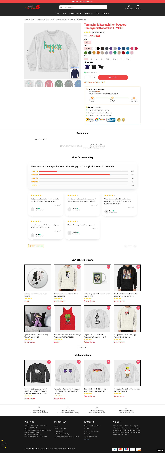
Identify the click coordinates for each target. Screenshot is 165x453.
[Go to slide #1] (29, 83)
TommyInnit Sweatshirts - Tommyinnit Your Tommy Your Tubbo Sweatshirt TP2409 (67, 391)
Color (85, 45)
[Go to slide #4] (58, 83)
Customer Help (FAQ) (90, 436)
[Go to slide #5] (68, 83)
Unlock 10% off (4, 445)
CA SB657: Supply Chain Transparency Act (67, 436)
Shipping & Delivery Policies (92, 426)
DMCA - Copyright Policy (62, 434)
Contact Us (87, 434)
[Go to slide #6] (78, 83)
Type (85, 39)
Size (85, 56)
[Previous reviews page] (125, 246)
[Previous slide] (27, 51)
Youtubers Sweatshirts (97, 148)
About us (57, 426)
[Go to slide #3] (48, 83)
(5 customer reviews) (98, 32)
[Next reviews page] (135, 246)
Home (26, 19)
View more (82, 347)
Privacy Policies (59, 431)
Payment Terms (88, 428)
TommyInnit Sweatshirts (78, 19)
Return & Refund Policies (91, 431)
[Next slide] (78, 51)
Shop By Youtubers (37, 19)
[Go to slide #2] (39, 83)
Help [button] (161, 450)
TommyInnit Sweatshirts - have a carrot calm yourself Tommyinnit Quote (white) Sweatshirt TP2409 (35, 391)
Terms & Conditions (60, 428)
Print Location (88, 62)
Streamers (49, 19)
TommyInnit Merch (61, 19)
